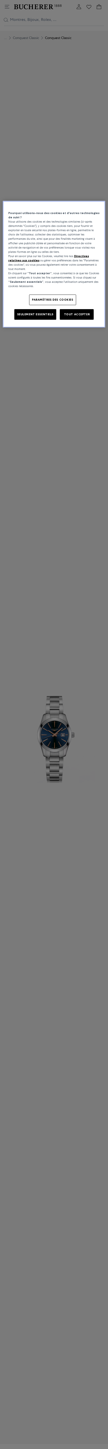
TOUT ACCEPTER (77, 314)
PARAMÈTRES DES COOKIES (52, 299)
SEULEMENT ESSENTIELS (35, 314)
